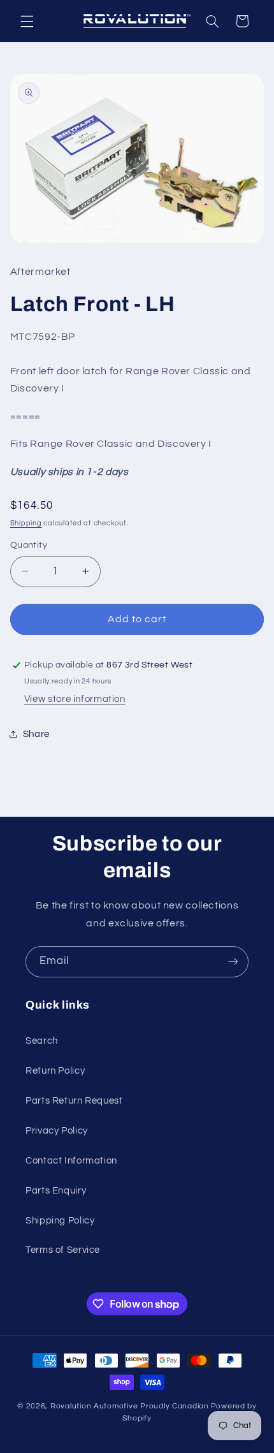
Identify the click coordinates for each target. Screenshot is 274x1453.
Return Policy (55, 1071)
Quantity (28, 545)
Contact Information (71, 1160)
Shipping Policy (59, 1220)
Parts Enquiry (55, 1190)
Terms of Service (62, 1250)
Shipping (26, 523)
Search (41, 1041)
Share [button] (36, 734)
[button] (26, 21)
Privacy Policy (56, 1130)
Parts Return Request (74, 1101)
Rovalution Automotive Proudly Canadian (129, 1406)
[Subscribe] (233, 961)
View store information (75, 699)
